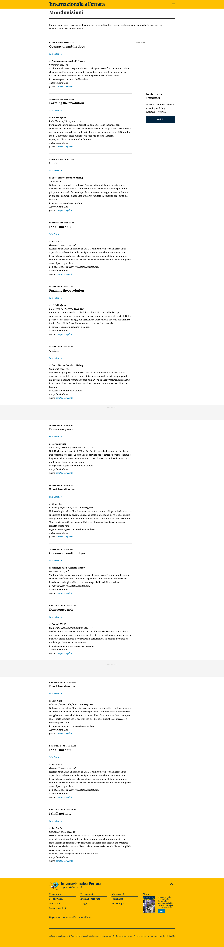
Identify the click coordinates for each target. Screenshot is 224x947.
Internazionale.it (57, 908)
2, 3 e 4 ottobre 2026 (71, 887)
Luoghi (84, 903)
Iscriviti (160, 119)
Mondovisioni (56, 899)
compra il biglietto (64, 86)
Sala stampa (117, 903)
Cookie (172, 936)
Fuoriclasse (117, 899)
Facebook (78, 917)
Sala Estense (55, 54)
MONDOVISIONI (66, 12)
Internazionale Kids (90, 899)
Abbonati (147, 894)
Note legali (163, 936)
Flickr (88, 917)
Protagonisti (86, 894)
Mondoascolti (118, 894)
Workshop (54, 903)
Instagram (67, 917)
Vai (161, 911)
